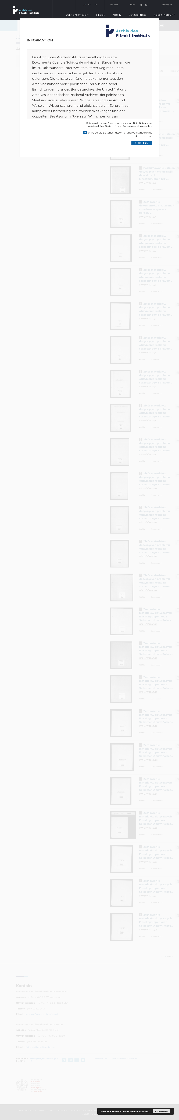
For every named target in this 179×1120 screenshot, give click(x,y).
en (89, 4)
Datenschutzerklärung (119, 123)
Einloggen (167, 4)
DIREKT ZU (142, 143)
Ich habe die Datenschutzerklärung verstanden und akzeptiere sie (119, 134)
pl (96, 4)
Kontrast (114, 4)
